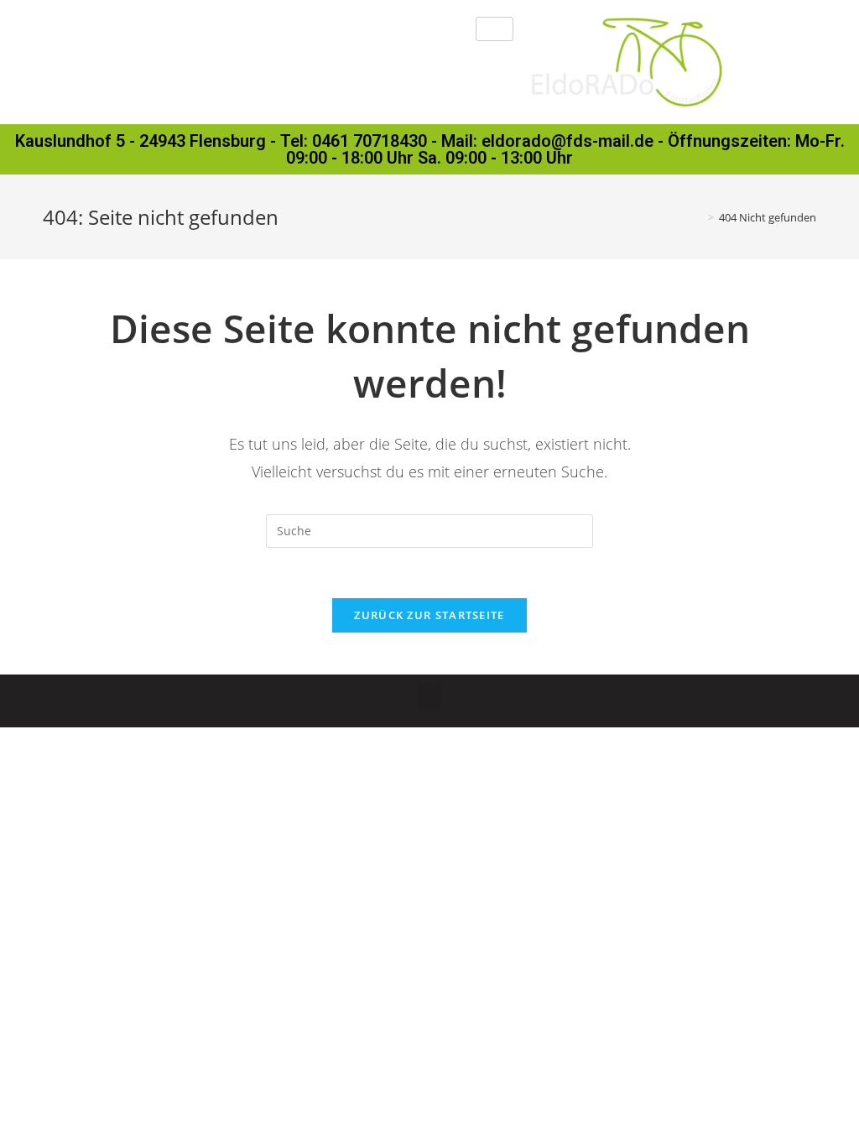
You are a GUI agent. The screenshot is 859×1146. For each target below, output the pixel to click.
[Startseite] (699, 217)
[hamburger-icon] (494, 29)
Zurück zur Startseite (429, 614)
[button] (429, 697)
